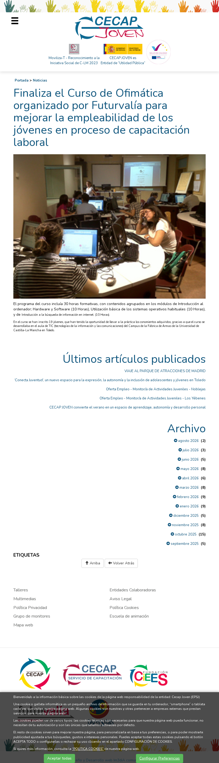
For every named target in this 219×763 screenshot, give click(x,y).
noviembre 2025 (185, 525)
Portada (22, 80)
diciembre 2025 (186, 515)
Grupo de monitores (31, 616)
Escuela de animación (129, 616)
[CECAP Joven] (109, 27)
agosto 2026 (188, 440)
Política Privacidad (30, 608)
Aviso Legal (121, 599)
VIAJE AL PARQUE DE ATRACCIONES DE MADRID (165, 371)
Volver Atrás (123, 563)
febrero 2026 (187, 497)
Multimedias (24, 599)
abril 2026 (190, 478)
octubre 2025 (185, 534)
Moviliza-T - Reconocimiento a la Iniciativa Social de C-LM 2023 (74, 60)
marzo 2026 (189, 487)
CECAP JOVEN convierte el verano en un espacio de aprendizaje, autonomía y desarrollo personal (127, 407)
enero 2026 (189, 506)
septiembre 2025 (184, 543)
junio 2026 (190, 459)
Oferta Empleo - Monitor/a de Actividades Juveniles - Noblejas (156, 389)
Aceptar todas (59, 758)
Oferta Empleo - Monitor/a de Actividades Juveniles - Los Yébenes (153, 398)
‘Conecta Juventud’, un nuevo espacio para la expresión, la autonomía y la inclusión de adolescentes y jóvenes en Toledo (110, 380)
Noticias (40, 80)
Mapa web (23, 625)
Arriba (94, 563)
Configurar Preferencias (159, 758)
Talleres (20, 590)
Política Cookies (124, 608)
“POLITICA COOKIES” (88, 749)
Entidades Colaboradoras (133, 590)
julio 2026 (190, 450)
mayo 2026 (189, 469)
